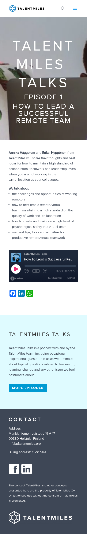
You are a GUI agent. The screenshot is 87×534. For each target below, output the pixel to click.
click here (39, 452)
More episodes (28, 388)
